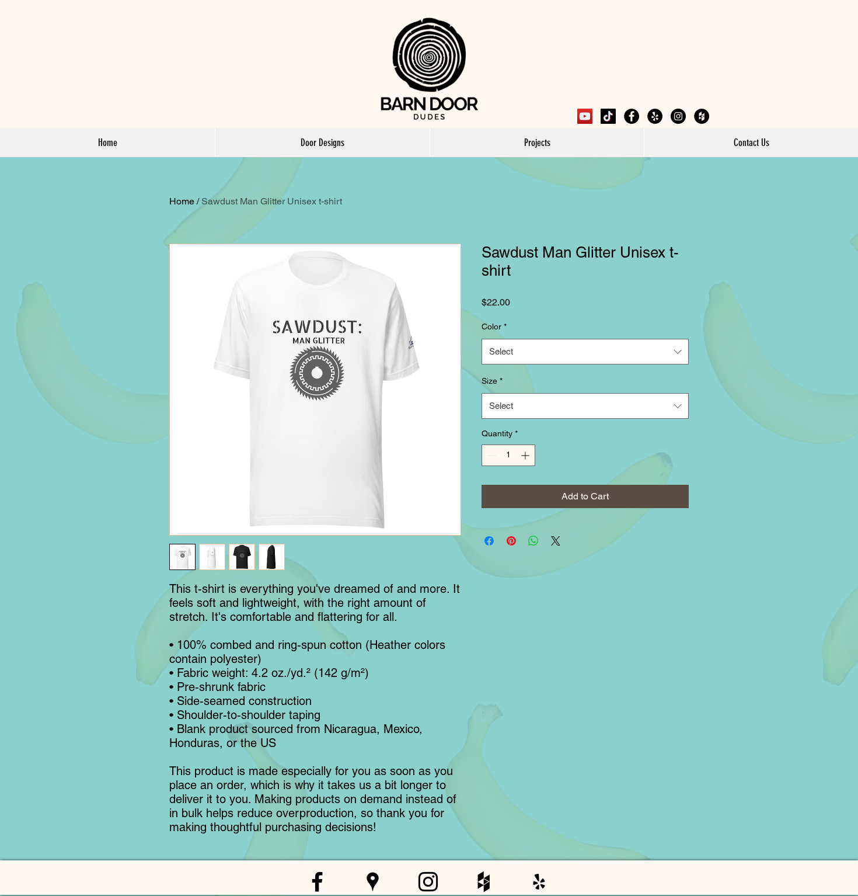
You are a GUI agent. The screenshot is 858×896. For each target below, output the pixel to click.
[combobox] (585, 351)
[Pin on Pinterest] (511, 541)
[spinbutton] (508, 455)
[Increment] (526, 455)
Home (181, 201)
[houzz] (701, 116)
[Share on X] (556, 541)
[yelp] (539, 882)
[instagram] (678, 116)
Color (494, 326)
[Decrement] (490, 455)
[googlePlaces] (654, 116)
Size (492, 381)
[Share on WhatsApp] (533, 541)
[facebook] (631, 116)
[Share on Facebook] (489, 541)
